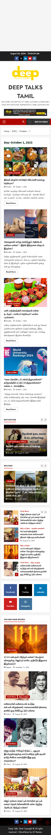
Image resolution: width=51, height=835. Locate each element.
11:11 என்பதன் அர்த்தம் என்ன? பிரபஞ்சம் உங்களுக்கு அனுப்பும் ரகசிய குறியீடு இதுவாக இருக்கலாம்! (11, 552)
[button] (4, 122)
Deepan (8, 667)
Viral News (24, 511)
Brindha (8, 187)
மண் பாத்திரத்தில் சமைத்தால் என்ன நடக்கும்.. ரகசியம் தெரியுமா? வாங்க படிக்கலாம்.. (25, 292)
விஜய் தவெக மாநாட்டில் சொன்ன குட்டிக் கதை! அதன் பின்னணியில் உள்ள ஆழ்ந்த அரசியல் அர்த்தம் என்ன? (11, 517)
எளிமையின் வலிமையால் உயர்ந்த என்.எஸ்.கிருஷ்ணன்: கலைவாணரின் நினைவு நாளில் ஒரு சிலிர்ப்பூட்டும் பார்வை (11, 569)
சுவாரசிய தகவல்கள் (13, 173)
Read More (12, 203)
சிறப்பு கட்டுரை (12, 372)
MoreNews (24, 832)
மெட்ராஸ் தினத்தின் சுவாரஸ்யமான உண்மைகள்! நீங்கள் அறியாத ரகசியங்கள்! (11, 535)
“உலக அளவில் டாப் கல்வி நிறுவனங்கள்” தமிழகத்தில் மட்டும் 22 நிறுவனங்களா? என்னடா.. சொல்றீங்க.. (25, 361)
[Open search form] (23, 121)
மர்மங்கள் (10, 235)
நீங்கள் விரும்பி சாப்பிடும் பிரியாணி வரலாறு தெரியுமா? (25, 161)
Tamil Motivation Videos (16, 442)
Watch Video (41, 121)
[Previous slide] (42, 419)
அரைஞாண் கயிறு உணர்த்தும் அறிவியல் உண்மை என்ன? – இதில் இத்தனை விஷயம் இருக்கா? (25, 223)
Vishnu (10, 499)
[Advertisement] (25, 25)
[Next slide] (45, 419)
